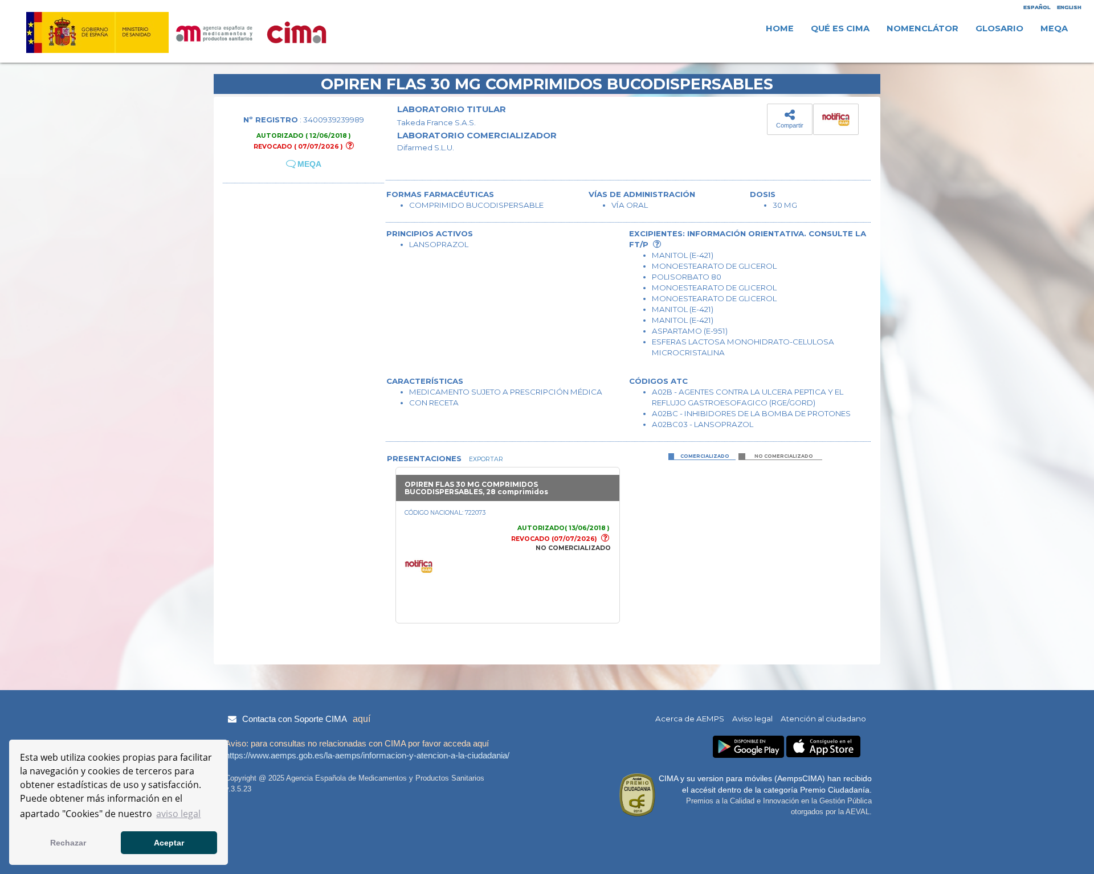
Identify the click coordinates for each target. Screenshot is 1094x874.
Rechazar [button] (68, 842)
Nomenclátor (922, 28)
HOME (780, 28)
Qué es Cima (840, 28)
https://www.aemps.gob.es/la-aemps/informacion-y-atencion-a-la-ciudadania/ (367, 755)
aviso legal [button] (178, 813)
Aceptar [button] (169, 842)
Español (1036, 7)
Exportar (485, 459)
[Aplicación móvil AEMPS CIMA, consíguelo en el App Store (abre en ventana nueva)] (823, 747)
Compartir (789, 125)
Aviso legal (752, 718)
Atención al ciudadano (823, 718)
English (1069, 7)
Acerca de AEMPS (689, 718)
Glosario (999, 28)
